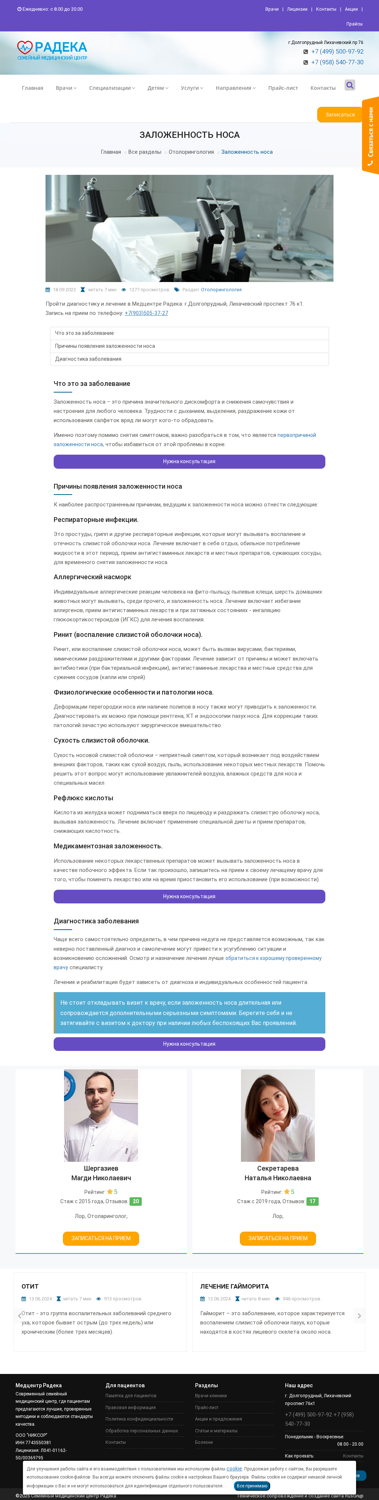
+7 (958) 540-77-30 (337, 62)
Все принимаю (252, 1486)
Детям (156, 87)
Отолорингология (191, 152)
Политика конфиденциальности (139, 1419)
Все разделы (144, 152)
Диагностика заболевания (88, 359)
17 (312, 1201)
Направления (233, 87)
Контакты (326, 9)
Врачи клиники (211, 1395)
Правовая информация (130, 1407)
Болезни (204, 1442)
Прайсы (354, 24)
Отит (30, 1286)
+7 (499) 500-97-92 (337, 51)
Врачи (272, 9)
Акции (351, 9)
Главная (32, 87)
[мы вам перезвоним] (370, 135)
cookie (234, 1469)
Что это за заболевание (84, 333)
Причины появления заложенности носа (105, 346)
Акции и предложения (218, 1419)
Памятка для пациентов (131, 1395)
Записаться (340, 114)
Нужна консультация (189, 461)
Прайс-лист (283, 87)
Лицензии (297, 9)
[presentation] (19, 1315)
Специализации (110, 87)
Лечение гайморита (234, 1286)
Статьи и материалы (216, 1430)
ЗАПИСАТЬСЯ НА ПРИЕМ (101, 1238)
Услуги (190, 87)
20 (136, 1201)
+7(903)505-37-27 (146, 313)
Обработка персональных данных (141, 1430)
